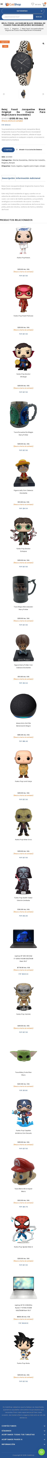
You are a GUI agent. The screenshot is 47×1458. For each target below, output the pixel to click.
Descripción (8, 178)
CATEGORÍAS (22, 11)
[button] (41, 1452)
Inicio (7, 29)
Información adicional (28, 178)
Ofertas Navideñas (20, 160)
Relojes (12, 163)
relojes (42, 166)
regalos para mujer (31, 166)
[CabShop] (13, 4)
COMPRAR (8, 150)
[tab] (8, 178)
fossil (13, 166)
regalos (19, 166)
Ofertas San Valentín (36, 160)
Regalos (15, 29)
